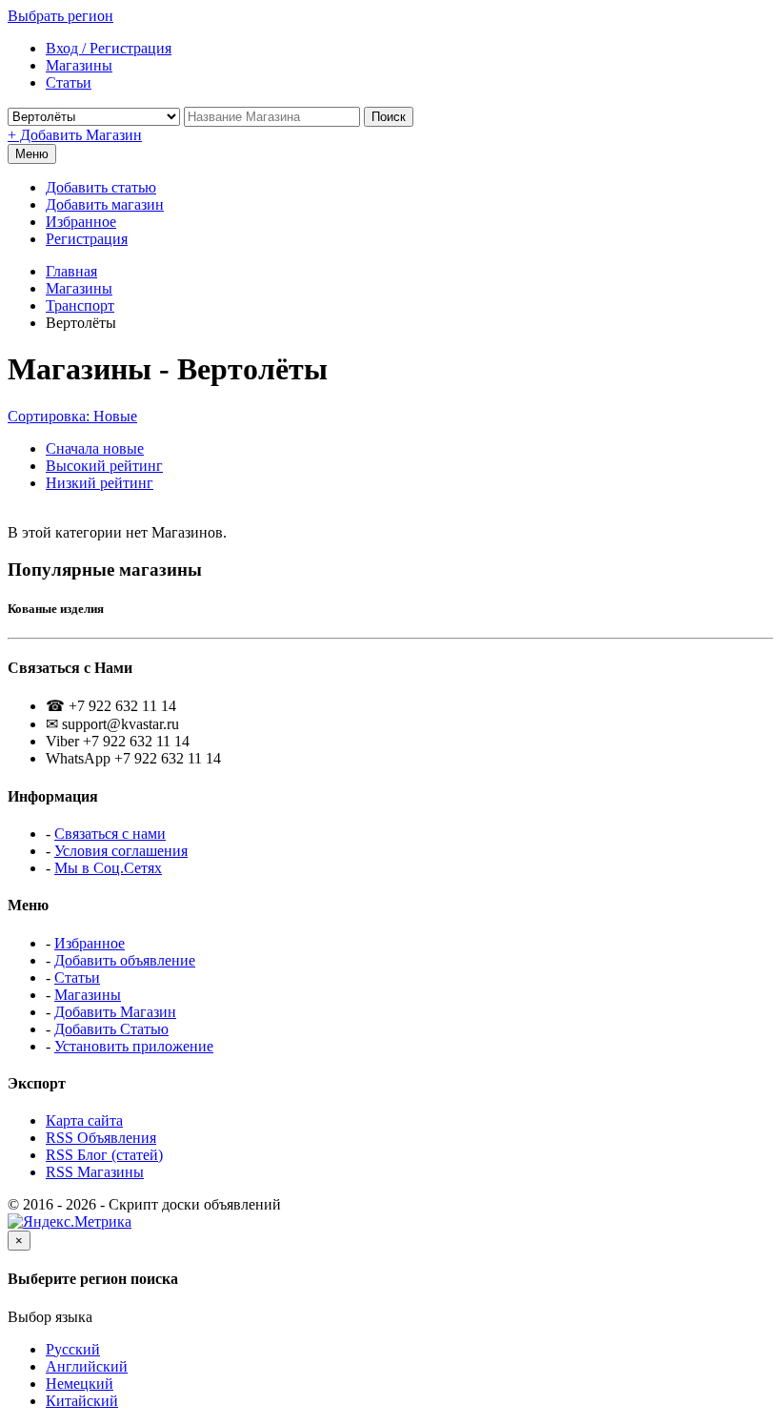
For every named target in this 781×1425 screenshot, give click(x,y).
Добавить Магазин (115, 1012)
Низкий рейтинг (99, 483)
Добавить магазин (105, 204)
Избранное (81, 222)
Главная (71, 271)
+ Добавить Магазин (75, 135)
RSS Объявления (101, 1138)
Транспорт (80, 305)
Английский (87, 1366)
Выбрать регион (60, 16)
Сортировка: (72, 416)
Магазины (79, 288)
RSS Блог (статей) (104, 1155)
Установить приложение (133, 1046)
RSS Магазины (95, 1172)
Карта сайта (84, 1120)
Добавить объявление (124, 960)
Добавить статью (101, 187)
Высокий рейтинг (104, 466)
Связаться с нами (110, 833)
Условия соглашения (121, 851)
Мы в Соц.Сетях (108, 868)
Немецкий (79, 1383)
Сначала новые (95, 448)
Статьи (77, 977)
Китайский (82, 1401)
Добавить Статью (111, 1029)
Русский (73, 1349)
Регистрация (87, 239)
